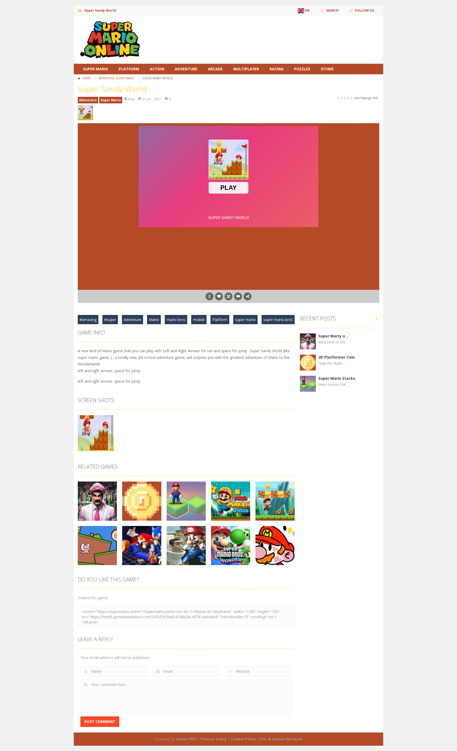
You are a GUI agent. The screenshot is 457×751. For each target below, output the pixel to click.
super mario (245, 319)
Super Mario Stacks (336, 378)
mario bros (176, 319)
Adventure (186, 68)
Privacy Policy (214, 738)
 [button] (238, 296)
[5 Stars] (352, 98)
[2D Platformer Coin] (308, 362)
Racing (276, 68)
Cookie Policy (243, 738)
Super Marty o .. (333, 335)
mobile (199, 319)
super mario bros (278, 319)
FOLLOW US (364, 10)
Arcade (215, 68)
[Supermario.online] (111, 39)
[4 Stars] (348, 98)
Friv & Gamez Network (281, 738)
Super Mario (95, 68)
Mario (154, 319)
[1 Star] (338, 98)
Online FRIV (186, 738)
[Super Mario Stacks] (308, 383)
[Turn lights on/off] (209, 296)
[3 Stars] (345, 98)
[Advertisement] (283, 32)
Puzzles (302, 68)
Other (327, 68)
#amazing (88, 319)
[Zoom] (96, 432)
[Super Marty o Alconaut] (308, 341)
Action (157, 68)
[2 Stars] (341, 98)
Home (86, 78)
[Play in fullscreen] (228, 296)
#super (110, 319)
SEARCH (332, 10)
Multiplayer (246, 68)
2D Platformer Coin (336, 357)
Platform (129, 68)
